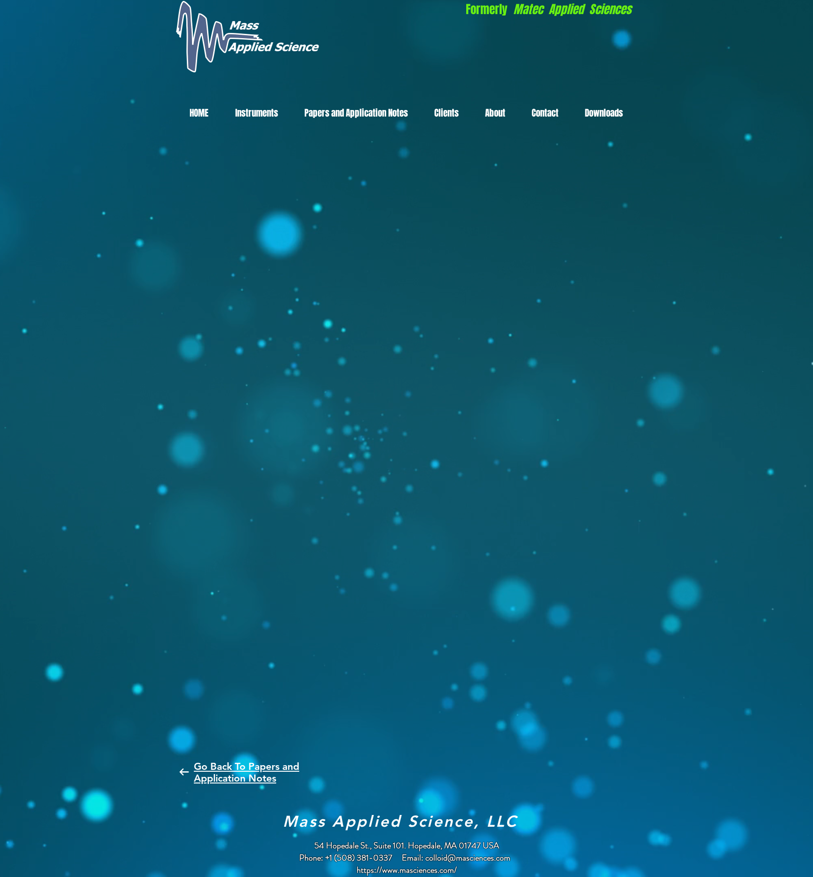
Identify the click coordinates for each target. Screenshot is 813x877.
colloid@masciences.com (467, 858)
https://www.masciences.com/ (407, 870)
